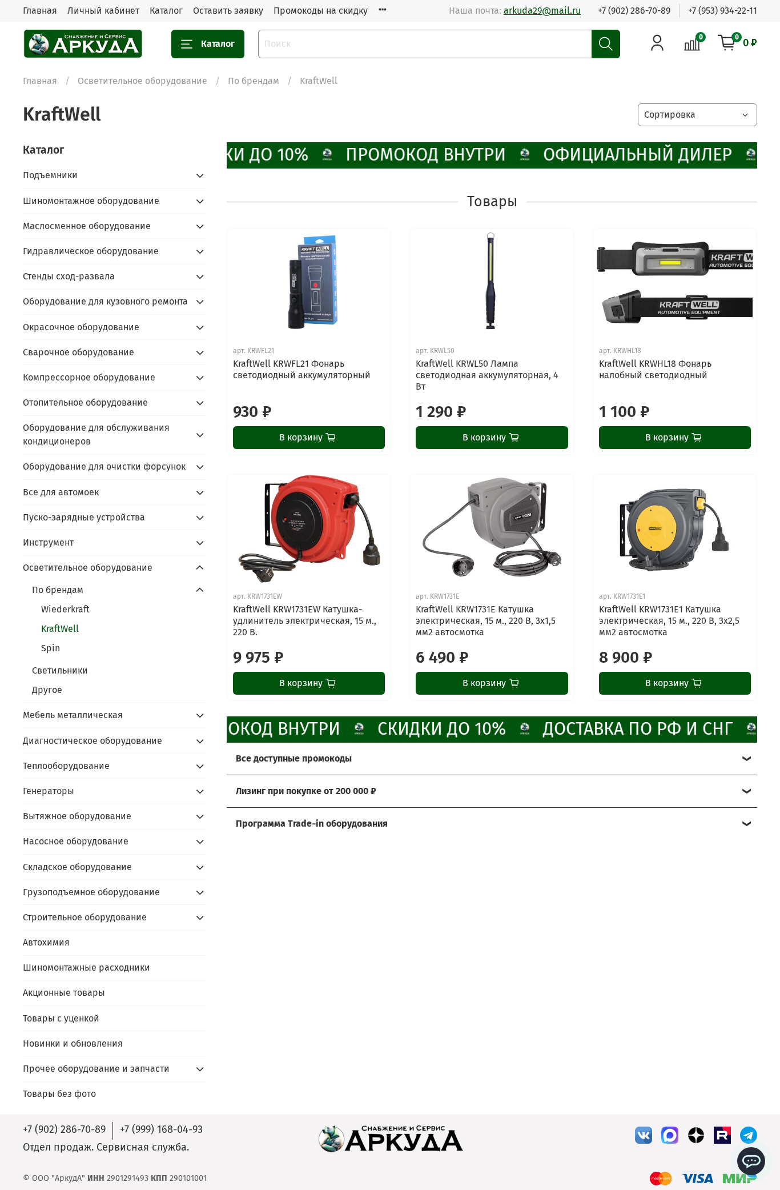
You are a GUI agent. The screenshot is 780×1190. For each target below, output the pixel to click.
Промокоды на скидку (321, 10)
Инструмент (48, 542)
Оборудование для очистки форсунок (104, 466)
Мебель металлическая (73, 715)
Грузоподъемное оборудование (91, 892)
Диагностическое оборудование (92, 740)
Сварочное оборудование (78, 352)
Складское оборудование (77, 867)
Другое (47, 689)
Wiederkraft (65, 609)
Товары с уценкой (61, 1018)
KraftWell (60, 628)
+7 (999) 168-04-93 (161, 1129)
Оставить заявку (228, 10)
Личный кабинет (103, 10)
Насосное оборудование (75, 841)
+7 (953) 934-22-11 (722, 10)
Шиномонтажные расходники (86, 967)
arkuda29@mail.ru (542, 10)
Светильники (60, 670)
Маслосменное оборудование (87, 226)
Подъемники (50, 175)
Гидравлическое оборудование (91, 251)
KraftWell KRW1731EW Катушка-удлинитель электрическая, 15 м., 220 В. (304, 621)
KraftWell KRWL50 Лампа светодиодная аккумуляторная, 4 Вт (487, 375)
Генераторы (48, 791)
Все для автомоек (61, 492)
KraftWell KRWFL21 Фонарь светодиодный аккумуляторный (302, 369)
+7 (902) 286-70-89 (634, 10)
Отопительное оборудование (85, 402)
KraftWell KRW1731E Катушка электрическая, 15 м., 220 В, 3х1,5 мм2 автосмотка (486, 621)
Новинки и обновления (73, 1043)
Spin (50, 648)
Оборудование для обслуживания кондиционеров (96, 434)
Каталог (166, 10)
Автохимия (46, 942)
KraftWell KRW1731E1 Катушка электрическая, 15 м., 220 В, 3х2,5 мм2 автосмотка (669, 621)
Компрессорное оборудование (89, 377)
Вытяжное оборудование (77, 816)
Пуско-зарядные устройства (84, 517)
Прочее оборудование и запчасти (96, 1068)
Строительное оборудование (85, 917)
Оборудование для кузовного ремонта (105, 301)
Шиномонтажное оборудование (91, 200)
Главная (40, 10)
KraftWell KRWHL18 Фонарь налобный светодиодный (655, 369)
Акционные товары (64, 992)
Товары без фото (59, 1093)
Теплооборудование (66, 765)
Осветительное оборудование (142, 80)
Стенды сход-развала (69, 276)
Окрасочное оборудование (81, 327)
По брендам (253, 80)
